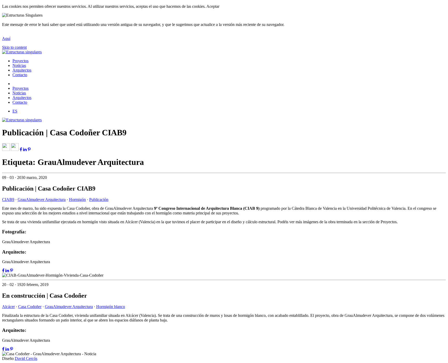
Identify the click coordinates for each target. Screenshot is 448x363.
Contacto (19, 75)
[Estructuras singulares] (22, 52)
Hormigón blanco (110, 306)
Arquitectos (21, 70)
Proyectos (20, 61)
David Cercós (26, 358)
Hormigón (77, 199)
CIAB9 (8, 199)
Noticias (19, 65)
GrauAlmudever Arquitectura (42, 199)
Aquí (6, 38)
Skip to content (14, 47)
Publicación (98, 199)
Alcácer (8, 306)
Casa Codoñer (29, 306)
